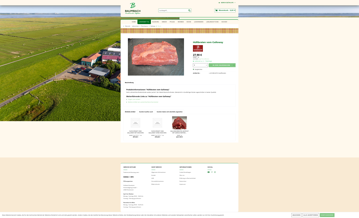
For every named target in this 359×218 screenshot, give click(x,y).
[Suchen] (189, 10)
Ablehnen (296, 215)
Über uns (182, 175)
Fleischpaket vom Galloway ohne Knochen (157, 132)
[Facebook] (212, 172)
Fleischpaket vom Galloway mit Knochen (135, 132)
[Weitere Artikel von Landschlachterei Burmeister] (198, 48)
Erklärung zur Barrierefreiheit (188, 178)
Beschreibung (129, 82)
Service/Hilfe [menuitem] (227, 2)
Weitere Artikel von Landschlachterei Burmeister (143, 102)
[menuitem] (174, 10)
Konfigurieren (327, 215)
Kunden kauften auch (146, 112)
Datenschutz (183, 181)
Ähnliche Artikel (130, 112)
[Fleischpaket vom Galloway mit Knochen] (135, 122)
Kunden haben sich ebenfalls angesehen (169, 112)
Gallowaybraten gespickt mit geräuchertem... (179, 132)
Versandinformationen (157, 181)
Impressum (183, 184)
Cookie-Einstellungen (185, 172)
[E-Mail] (209, 172)
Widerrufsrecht (155, 184)
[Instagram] (215, 172)
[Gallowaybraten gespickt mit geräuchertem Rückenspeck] (179, 122)
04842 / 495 (128, 177)
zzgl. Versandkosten (204, 59)
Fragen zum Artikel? (134, 99)
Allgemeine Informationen (158, 172)
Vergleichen (198, 69)
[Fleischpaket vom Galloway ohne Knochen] (157, 122)
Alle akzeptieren (310, 215)
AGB (152, 178)
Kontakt (153, 175)
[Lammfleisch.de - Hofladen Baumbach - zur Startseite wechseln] (132, 16)
